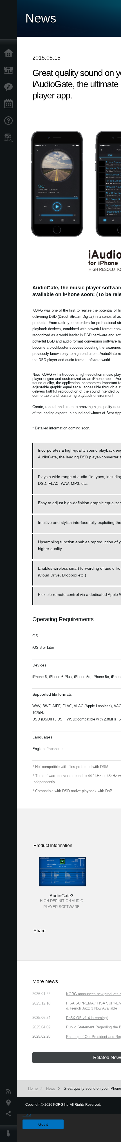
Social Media (10, 1114)
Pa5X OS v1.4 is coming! (87, 1018)
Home (10, 53)
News (10, 1091)
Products (10, 70)
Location (10, 1102)
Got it (43, 1124)
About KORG (10, 1133)
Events (10, 104)
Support (10, 120)
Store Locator (10, 137)
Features (10, 87)
